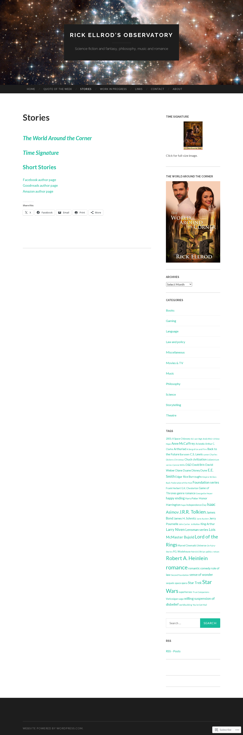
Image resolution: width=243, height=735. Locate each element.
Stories (86, 88)
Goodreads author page (40, 185)
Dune (203, 470)
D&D (189, 464)
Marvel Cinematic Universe (192, 545)
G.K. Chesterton (189, 488)
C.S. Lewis (196, 454)
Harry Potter (191, 498)
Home (31, 88)
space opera (181, 583)
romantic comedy (199, 568)
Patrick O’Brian (198, 551)
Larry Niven (175, 529)
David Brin (198, 464)
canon (206, 454)
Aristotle (200, 443)
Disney (196, 470)
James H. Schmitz (185, 518)
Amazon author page (38, 191)
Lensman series (196, 529)
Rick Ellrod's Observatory (121, 35)
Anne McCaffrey (183, 443)
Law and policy (175, 342)
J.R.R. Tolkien (192, 512)
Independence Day (196, 505)
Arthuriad (180, 449)
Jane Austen (203, 518)
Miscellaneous (175, 352)
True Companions (201, 592)
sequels (170, 583)
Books (170, 310)
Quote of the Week (57, 88)
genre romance (186, 493)
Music (170, 373)
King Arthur (207, 524)
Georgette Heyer (204, 493)
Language (172, 331)
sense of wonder (201, 575)
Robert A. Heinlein (187, 558)
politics (209, 551)
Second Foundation (180, 575)
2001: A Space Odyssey (178, 438)
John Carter (184, 524)
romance (177, 567)
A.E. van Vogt (196, 439)
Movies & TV (174, 363)
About (177, 88)
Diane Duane (183, 470)
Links (139, 88)
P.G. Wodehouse (182, 551)
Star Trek (195, 583)
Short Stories (39, 167)
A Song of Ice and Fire (197, 449)
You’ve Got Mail (200, 605)
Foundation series (206, 482)
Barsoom (184, 454)
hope (183, 505)
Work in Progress (113, 88)
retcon (216, 551)
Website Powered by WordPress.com (53, 728)
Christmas (179, 459)
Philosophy (173, 384)
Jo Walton (195, 524)
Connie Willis (179, 465)
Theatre (171, 415)
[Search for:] (193, 623)
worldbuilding (185, 605)
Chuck (188, 459)
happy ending (175, 498)
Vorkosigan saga (175, 598)
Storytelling (173, 405)
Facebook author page (39, 180)
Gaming (171, 321)
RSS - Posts (173, 651)
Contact (157, 88)
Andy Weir (208, 439)
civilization (200, 459)
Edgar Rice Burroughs (188, 476)
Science (171, 394)
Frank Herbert (173, 488)
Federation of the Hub (181, 483)
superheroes (185, 592)
